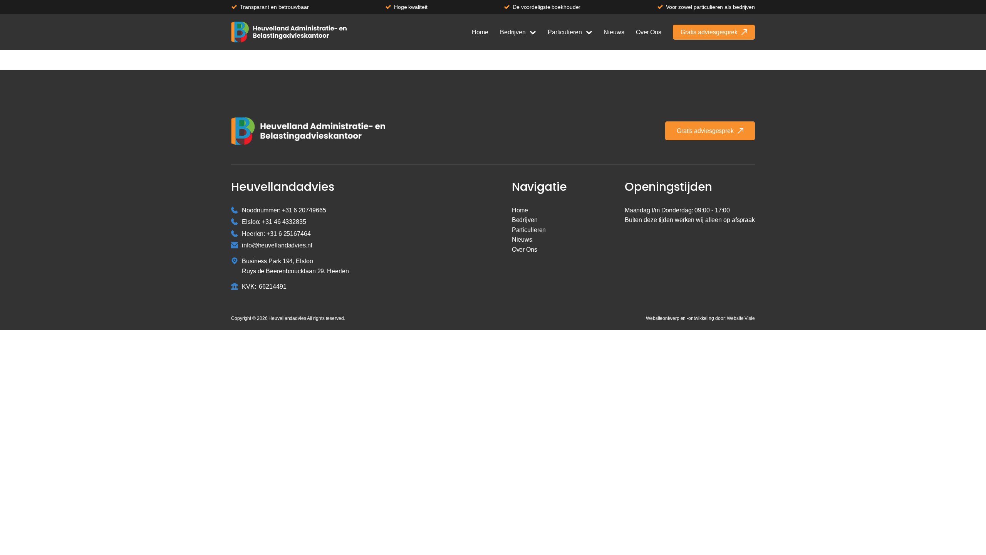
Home (480, 32)
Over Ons (648, 32)
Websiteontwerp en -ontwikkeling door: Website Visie (700, 318)
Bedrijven (513, 32)
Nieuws (614, 32)
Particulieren (565, 32)
